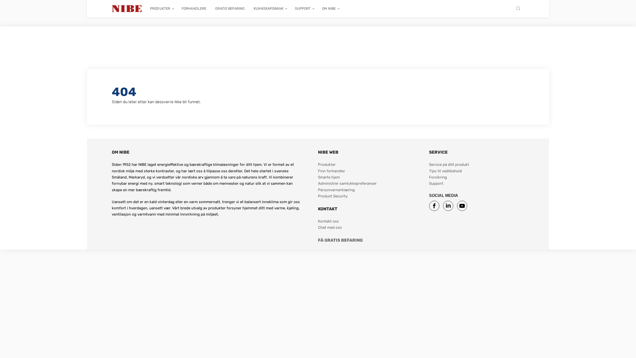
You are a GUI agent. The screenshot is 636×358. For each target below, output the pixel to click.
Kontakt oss (328, 221)
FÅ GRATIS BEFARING (340, 240)
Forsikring (438, 177)
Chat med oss (330, 227)
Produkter (160, 8)
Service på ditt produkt (449, 164)
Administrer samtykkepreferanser (347, 183)
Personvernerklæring (336, 190)
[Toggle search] (519, 9)
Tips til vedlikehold (445, 171)
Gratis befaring (230, 8)
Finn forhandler (332, 171)
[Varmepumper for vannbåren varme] (127, 8)
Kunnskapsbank (268, 8)
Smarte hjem (329, 177)
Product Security (333, 196)
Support (303, 8)
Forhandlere (194, 8)
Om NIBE (329, 8)
